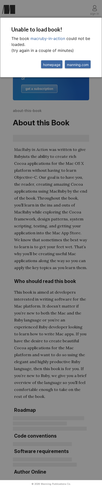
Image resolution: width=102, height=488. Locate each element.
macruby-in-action (47, 38)
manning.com (78, 65)
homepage (51, 65)
